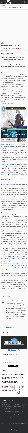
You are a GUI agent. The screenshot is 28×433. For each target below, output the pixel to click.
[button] (14, 124)
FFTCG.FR (3, 6)
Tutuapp (8, 327)
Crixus (17, 48)
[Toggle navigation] (1, 2)
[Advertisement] (14, 25)
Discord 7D (15, 350)
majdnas (8, 301)
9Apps (12, 327)
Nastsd (12, 417)
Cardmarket (17, 415)
